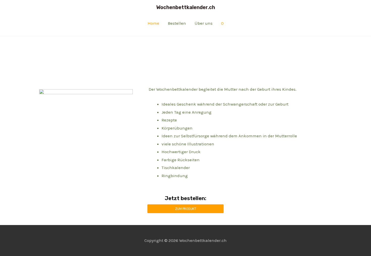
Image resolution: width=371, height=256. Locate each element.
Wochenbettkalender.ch (185, 7)
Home (153, 23)
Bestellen (177, 23)
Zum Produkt (185, 209)
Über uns (204, 23)
